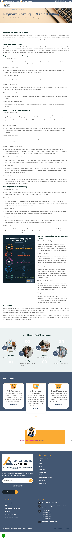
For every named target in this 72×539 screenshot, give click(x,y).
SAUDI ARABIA (42, 472)
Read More (13, 408)
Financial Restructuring (36, 391)
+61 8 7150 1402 (46, 514)
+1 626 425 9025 (27, 1)
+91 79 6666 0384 (46, 516)
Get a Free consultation (11, 517)
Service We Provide (10, 514)
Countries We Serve (24, 4)
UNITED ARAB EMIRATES (45, 477)
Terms (54, 528)
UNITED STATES (43, 483)
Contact (21, 9)
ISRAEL (41, 475)
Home (5, 18)
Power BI (7, 511)
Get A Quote (67, 1)
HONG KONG (42, 480)
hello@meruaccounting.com (11, 1)
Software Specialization (37, 4)
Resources (15, 9)
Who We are (14, 4)
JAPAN (40, 461)
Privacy (60, 528)
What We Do (49, 4)
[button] (34, 416)
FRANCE (41, 463)
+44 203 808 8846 (46, 512)
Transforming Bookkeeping (12, 508)
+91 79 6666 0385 (46, 518)
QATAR (41, 466)
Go (31, 480)
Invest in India (8, 503)
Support (66, 528)
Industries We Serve (59, 4)
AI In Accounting (9, 506)
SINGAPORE (42, 469)
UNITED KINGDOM (43, 458)
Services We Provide (13, 18)
